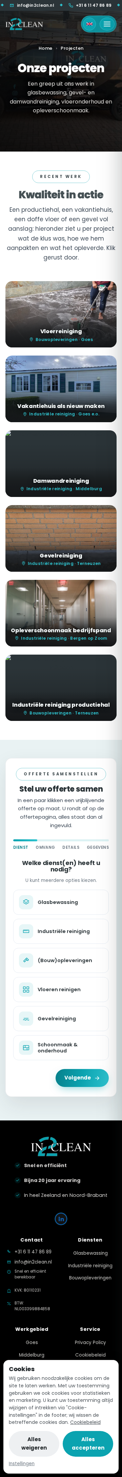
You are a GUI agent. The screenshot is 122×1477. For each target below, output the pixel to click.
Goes (32, 1342)
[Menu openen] (107, 24)
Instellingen (22, 1463)
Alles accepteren (88, 1443)
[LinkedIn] (61, 1218)
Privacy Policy (90, 1342)
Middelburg (31, 1355)
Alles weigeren (34, 1443)
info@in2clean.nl (33, 1262)
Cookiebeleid (85, 1422)
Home (46, 48)
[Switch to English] (89, 24)
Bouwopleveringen (90, 1278)
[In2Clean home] (24, 24)
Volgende (77, 1077)
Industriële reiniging (90, 1266)
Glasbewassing (90, 1253)
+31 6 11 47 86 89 (71, 5)
